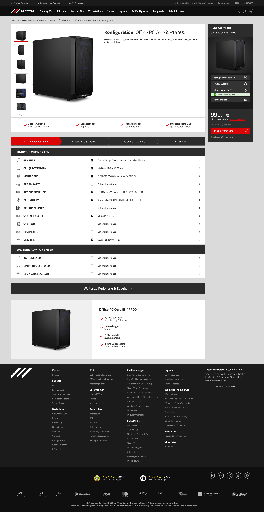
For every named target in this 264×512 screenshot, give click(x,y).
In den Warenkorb (223, 130)
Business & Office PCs (47, 20)
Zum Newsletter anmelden (225, 386)
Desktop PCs (28, 20)
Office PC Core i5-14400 (85, 20)
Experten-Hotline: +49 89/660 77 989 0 (195, 3)
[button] (246, 11)
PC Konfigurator (106, 20)
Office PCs (65, 20)
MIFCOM (15, 20)
